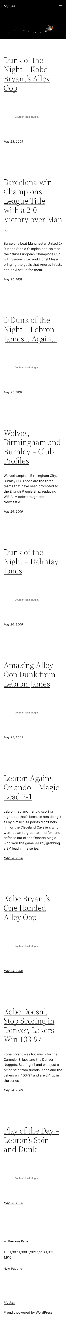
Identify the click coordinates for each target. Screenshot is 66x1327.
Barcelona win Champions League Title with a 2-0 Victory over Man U (33, 205)
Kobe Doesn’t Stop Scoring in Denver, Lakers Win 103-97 (29, 1025)
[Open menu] (60, 6)
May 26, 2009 (13, 511)
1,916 (7, 1257)
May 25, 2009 (13, 737)
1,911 (49, 1252)
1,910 (41, 1252)
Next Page (13, 1268)
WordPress (44, 1312)
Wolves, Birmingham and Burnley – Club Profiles (32, 446)
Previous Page (16, 1241)
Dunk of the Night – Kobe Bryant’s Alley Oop (27, 74)
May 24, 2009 (13, 971)
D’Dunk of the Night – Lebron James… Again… (30, 329)
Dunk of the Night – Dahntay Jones (31, 561)
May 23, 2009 (13, 1203)
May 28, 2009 (13, 141)
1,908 (23, 1252)
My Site (9, 6)
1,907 (14, 1252)
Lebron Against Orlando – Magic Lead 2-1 (31, 787)
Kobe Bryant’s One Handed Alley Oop (27, 908)
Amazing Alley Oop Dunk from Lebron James (30, 674)
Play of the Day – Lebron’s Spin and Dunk (31, 1140)
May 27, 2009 (13, 279)
